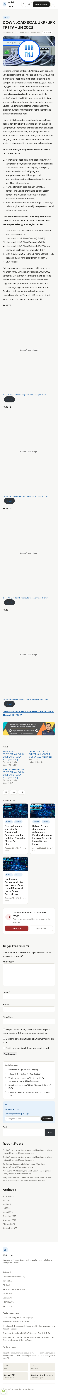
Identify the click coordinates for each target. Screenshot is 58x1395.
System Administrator (14, 1277)
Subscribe (17, 928)
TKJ (6, 1285)
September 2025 (10, 1228)
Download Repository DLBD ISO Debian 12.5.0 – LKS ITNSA (26, 1333)
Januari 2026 (8, 1212)
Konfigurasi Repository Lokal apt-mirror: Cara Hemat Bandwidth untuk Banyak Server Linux (14, 886)
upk (21, 792)
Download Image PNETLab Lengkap (18, 1317)
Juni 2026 (7, 1204)
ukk (13, 792)
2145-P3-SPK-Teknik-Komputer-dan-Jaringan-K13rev (25, 598)
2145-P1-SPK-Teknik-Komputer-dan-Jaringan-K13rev (25, 395)
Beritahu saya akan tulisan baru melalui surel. (27, 1048)
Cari (5, 1127)
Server (8, 1281)
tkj (6, 792)
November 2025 (9, 1220)
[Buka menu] (52, 4)
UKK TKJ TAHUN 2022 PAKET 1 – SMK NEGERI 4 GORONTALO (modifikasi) (40, 754)
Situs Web (8, 1017)
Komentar (8, 961)
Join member (41, 928)
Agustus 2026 (9, 1196)
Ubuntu (7, 1294)
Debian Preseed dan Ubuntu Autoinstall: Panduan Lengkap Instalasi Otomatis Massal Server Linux (15, 835)
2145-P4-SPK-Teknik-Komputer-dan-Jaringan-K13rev (25, 699)
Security (8, 1306)
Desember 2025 (9, 1216)
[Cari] (23, 4)
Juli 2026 (6, 1200)
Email (6, 1004)
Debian (9, 822)
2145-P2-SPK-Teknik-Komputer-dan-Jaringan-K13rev (25, 496)
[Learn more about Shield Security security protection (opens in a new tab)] (3, 1391)
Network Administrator (14, 1289)
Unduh (9, 399)
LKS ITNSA (8, 1302)
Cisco (6, 17)
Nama (6, 992)
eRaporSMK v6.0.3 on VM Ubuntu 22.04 (19, 1322)
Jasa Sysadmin (41, 4)
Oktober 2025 (9, 1224)
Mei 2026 (7, 1208)
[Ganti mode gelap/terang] (29, 4)
